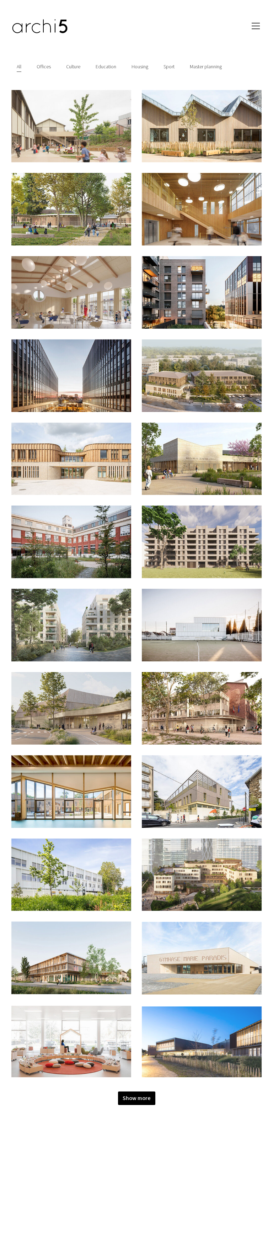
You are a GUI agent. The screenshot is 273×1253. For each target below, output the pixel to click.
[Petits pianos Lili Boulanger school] (202, 126)
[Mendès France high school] (71, 875)
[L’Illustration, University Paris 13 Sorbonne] (71, 542)
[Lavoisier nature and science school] (71, 791)
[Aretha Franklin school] (202, 791)
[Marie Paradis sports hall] (202, 957)
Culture (73, 66)
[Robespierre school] (202, 209)
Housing (140, 66)
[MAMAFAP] (202, 375)
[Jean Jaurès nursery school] (71, 126)
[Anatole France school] (202, 708)
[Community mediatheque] (71, 1041)
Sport (169, 66)
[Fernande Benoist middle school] (71, 957)
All (19, 66)
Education (106, 66)
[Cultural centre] (202, 1041)
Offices (44, 66)
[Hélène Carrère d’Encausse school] (71, 459)
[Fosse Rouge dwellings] (71, 625)
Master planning (206, 66)
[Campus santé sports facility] (71, 708)
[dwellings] (202, 542)
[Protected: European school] (202, 875)
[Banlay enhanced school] (71, 209)
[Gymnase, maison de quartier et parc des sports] (202, 459)
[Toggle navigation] (256, 26)
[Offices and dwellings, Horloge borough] (202, 292)
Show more (137, 1098)
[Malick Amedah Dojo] (202, 625)
